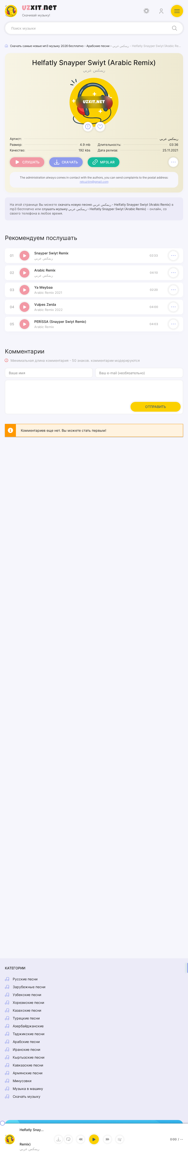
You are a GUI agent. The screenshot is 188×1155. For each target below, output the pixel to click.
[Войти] (161, 11)
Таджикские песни (28, 1034)
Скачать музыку (26, 1096)
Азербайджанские (28, 1026)
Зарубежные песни (29, 987)
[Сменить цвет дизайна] (146, 11)
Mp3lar (107, 162)
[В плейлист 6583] (173, 162)
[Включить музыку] (94, 1139)
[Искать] (174, 28)
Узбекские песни (27, 995)
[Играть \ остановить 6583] (24, 255)
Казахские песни (27, 1010)
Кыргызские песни (28, 1057)
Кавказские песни (28, 1065)
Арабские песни (26, 1042)
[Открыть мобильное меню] (177, 11)
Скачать (70, 162)
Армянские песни (27, 1073)
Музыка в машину (28, 1089)
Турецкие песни (26, 1018)
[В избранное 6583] (100, 127)
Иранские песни (26, 1049)
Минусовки (22, 1081)
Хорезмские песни (28, 1002)
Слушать (30, 162)
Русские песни (25, 979)
